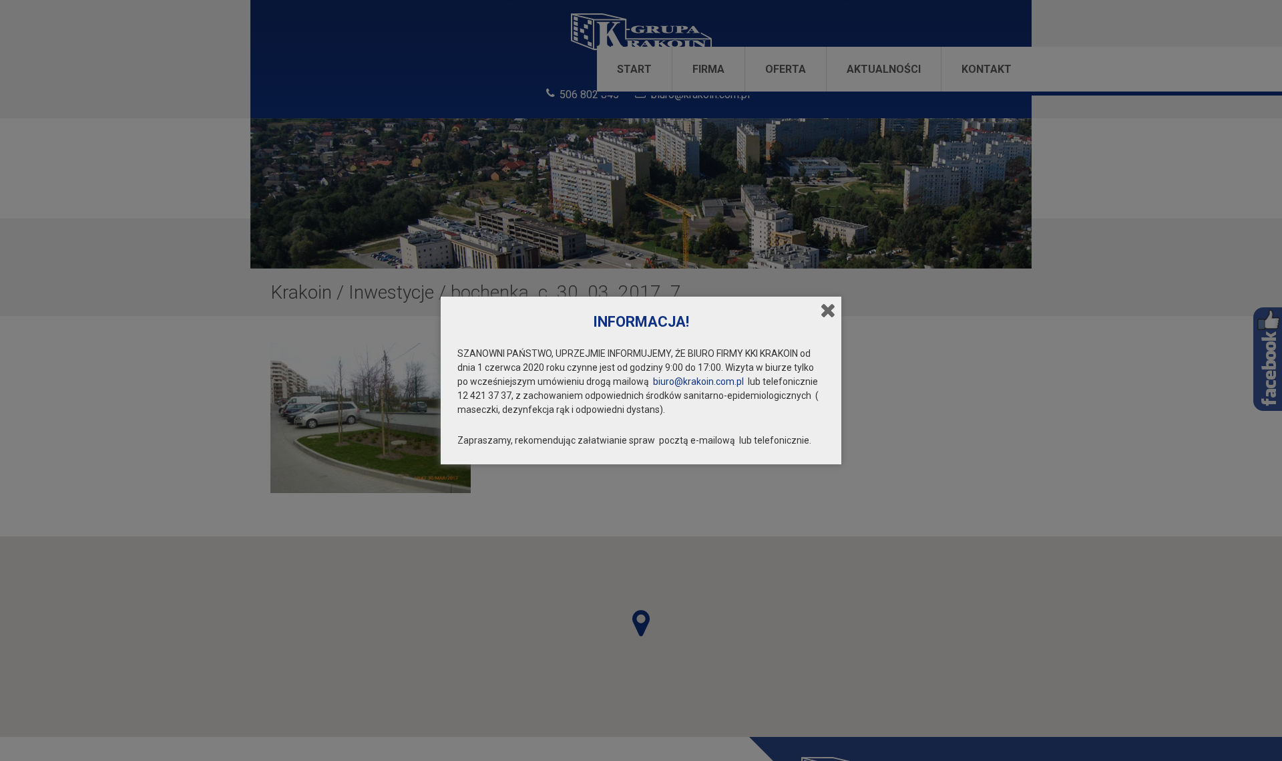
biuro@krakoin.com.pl (698, 381)
